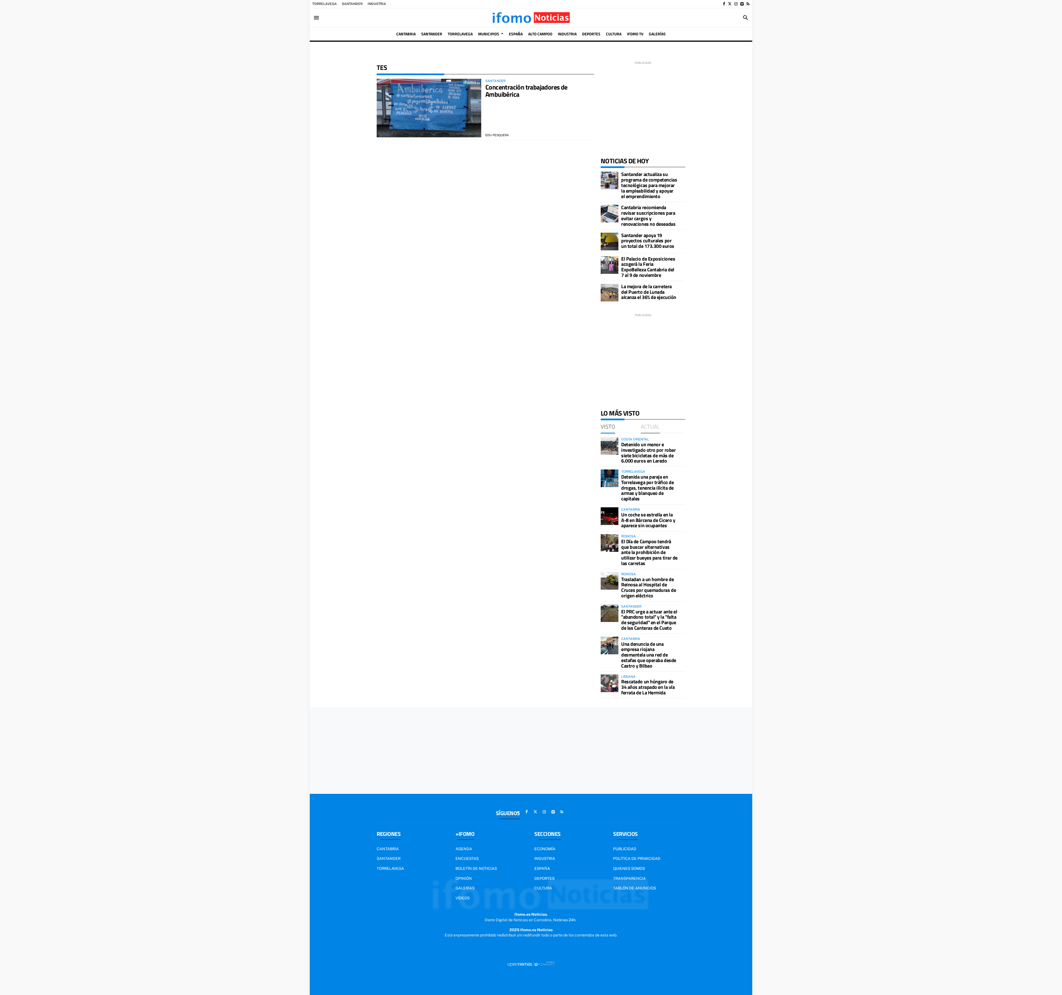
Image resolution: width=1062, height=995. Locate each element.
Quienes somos (629, 868)
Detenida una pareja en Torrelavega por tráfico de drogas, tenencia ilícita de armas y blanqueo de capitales (647, 487)
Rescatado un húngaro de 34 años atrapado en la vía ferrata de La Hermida (648, 687)
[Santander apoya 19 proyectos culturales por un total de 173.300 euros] (609, 241)
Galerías (465, 888)
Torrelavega (324, 4)
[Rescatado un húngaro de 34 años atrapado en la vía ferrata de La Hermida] (609, 683)
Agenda (463, 849)
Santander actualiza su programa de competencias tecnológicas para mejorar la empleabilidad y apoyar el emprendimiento (649, 185)
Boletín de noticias (476, 868)
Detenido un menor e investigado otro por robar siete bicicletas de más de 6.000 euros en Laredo (648, 452)
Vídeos (462, 898)
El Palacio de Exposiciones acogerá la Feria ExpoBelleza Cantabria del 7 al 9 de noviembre (648, 267)
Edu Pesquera (497, 135)
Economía (544, 849)
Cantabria (388, 849)
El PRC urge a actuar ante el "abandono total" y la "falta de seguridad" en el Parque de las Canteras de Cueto (649, 620)
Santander (352, 4)
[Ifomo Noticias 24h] (531, 17)
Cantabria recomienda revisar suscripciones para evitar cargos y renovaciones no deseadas (648, 215)
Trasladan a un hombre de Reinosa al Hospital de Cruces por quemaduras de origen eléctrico (648, 587)
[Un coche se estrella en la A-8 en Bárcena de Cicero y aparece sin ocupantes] (609, 516)
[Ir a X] (730, 4)
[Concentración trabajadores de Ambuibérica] (429, 108)
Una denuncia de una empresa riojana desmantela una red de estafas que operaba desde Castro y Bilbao (648, 655)
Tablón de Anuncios (634, 888)
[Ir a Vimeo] (742, 4)
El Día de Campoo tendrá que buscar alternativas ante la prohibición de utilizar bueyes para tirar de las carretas (649, 552)
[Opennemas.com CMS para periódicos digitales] (531, 964)
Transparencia (629, 878)
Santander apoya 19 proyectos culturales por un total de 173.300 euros (647, 241)
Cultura (543, 888)
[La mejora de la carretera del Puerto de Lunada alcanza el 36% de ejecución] (609, 292)
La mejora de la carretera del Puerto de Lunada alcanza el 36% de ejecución (648, 292)
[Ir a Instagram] (736, 4)
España (542, 868)
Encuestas (467, 858)
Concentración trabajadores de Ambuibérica (526, 90)
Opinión (463, 878)
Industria (377, 4)
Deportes (544, 878)
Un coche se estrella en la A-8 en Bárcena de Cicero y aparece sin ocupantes (648, 520)
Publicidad (624, 849)
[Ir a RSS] (747, 4)
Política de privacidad (636, 858)
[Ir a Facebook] (724, 4)
